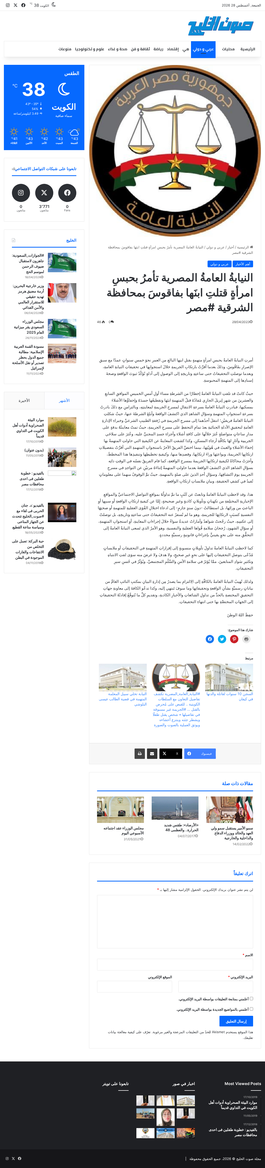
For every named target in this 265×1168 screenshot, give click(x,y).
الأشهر (64, 400)
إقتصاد (173, 49)
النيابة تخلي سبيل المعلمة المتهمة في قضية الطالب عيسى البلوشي (123, 698)
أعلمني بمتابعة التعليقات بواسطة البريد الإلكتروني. (213, 999)
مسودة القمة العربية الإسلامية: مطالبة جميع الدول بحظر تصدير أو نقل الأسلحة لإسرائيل (28, 357)
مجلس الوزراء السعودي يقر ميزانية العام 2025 (29, 326)
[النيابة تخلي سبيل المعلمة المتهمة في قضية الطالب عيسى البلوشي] (123, 677)
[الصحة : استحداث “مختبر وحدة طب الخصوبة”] (166, 1100)
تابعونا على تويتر (115, 1083)
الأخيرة (24, 400)
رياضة (158, 49)
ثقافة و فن (140, 49)
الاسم (247, 955)
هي (185, 49)
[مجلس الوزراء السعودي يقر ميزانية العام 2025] (62, 328)
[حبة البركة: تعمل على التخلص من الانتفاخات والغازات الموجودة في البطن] (62, 549)
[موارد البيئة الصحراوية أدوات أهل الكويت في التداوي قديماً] (62, 426)
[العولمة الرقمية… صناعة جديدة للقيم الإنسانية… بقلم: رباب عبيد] (166, 1117)
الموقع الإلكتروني (160, 977)
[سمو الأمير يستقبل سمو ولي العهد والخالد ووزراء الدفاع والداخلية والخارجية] (229, 809)
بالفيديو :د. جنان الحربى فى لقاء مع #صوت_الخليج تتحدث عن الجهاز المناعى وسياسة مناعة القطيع (28, 516)
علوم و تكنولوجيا (89, 49)
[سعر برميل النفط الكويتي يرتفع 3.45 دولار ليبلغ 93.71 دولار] (186, 1133)
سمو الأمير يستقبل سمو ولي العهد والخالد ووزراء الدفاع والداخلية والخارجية (232, 833)
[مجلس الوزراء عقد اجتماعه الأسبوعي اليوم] (120, 809)
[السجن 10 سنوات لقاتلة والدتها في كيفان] (229, 677)
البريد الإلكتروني (240, 977)
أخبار (230, 247)
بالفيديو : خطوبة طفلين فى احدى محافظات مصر (32, 478)
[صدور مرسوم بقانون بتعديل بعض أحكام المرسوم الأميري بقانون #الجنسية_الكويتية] (186, 1113)
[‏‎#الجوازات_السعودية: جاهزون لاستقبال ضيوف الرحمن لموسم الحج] (62, 262)
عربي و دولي (203, 49)
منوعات (64, 49)
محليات (228, 49)
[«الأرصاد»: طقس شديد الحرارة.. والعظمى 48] (175, 808)
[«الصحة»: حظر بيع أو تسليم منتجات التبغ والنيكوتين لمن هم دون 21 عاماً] (145, 1133)
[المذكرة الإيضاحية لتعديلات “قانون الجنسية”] (145, 1100)
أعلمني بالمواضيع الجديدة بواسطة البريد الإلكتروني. (212, 1009)
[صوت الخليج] (221, 26)
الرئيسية (247, 49)
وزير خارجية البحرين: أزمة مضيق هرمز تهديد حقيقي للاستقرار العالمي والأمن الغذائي (28, 296)
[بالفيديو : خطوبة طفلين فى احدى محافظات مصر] (62, 485)
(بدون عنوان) (34, 450)
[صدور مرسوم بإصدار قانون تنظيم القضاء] (186, 1100)
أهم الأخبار (242, 264)
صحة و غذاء (117, 49)
